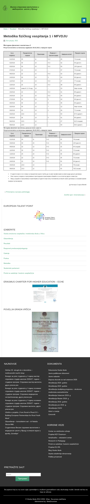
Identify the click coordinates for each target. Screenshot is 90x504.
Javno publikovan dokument (58, 373)
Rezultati (13, 29)
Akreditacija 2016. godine (57, 402)
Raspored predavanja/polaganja (15, 248)
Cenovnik (51, 414)
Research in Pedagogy (56, 441)
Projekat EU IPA (54, 447)
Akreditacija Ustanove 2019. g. (59, 395)
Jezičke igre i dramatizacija (74, 195)
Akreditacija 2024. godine (57, 383)
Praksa (6, 258)
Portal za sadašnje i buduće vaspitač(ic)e (19, 273)
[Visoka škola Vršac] (22, 8)
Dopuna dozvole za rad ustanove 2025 (62, 380)
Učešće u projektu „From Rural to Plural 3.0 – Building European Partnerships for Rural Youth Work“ (22, 415)
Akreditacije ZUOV (55, 408)
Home (6, 29)
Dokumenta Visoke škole (57, 370)
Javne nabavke (54, 376)
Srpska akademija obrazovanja (59, 454)
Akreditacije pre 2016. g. (57, 405)
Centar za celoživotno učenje (59, 431)
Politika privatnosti (55, 457)
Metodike (7, 263)
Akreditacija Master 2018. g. (58, 398)
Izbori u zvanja (53, 411)
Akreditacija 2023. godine (57, 386)
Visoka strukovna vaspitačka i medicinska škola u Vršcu (24, 234)
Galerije (6, 253)
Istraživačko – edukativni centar (60, 438)
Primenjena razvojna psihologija (18, 192)
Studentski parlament (11, 268)
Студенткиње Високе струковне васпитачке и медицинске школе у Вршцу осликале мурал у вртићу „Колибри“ (23, 430)
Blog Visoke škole (54, 450)
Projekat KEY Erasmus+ (57, 434)
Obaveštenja (8, 238)
